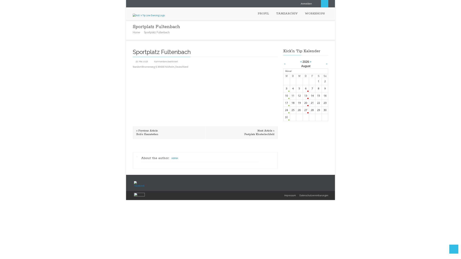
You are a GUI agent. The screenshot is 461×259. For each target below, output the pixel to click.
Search (324, 3)
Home (136, 32)
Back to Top (453, 249)
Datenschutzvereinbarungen (313, 195)
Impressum (290, 195)
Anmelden (306, 3)
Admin (174, 158)
